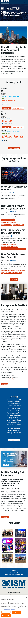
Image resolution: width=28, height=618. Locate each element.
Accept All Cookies (6, 615)
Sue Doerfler (20, 224)
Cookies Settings (6, 612)
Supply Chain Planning (6, 224)
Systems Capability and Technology (9, 249)
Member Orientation (8, 100)
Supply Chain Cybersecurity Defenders (14, 188)
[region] (14, 606)
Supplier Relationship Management (9, 246)
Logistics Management (6, 222)
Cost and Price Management (8, 220)
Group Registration (18, 108)
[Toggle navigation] (24, 2)
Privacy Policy (7, 609)
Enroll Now (5, 517)
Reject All (16, 612)
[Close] (26, 597)
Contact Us (5, 384)
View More (14, 279)
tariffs (14, 224)
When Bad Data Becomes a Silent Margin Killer (13, 256)
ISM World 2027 (7, 121)
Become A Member (14, 440)
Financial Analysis (20, 270)
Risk (14, 222)
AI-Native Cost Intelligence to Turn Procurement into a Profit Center (13, 137)
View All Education (14, 148)
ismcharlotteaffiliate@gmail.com (10, 379)
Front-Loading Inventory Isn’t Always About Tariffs (13, 207)
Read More (4, 201)
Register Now (6, 108)
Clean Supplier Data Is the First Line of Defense (13, 231)
